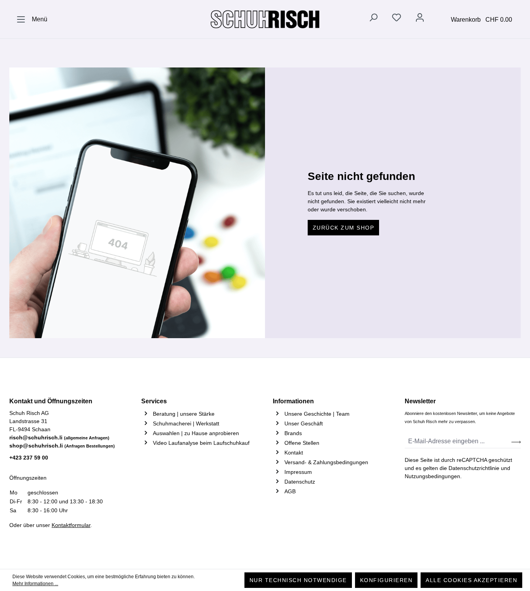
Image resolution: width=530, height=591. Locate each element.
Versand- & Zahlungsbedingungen (326, 462)
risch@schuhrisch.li (59, 437)
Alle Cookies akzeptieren (471, 580)
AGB (290, 491)
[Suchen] (373, 19)
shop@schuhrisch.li (62, 445)
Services (154, 401)
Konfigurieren (386, 580)
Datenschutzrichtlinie (474, 468)
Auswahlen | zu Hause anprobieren (196, 433)
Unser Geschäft (303, 423)
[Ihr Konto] (419, 19)
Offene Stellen (301, 443)
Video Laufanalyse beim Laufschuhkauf (201, 443)
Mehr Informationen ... (35, 583)
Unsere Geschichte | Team (317, 414)
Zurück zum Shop (343, 228)
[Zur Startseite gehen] (265, 19)
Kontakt (293, 452)
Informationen (293, 401)
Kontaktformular (71, 525)
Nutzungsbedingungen (432, 476)
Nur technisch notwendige (298, 580)
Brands (293, 433)
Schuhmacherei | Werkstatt (186, 423)
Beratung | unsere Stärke (184, 414)
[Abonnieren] (516, 441)
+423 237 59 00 (28, 457)
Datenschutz (299, 482)
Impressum (298, 472)
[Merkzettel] (396, 19)
